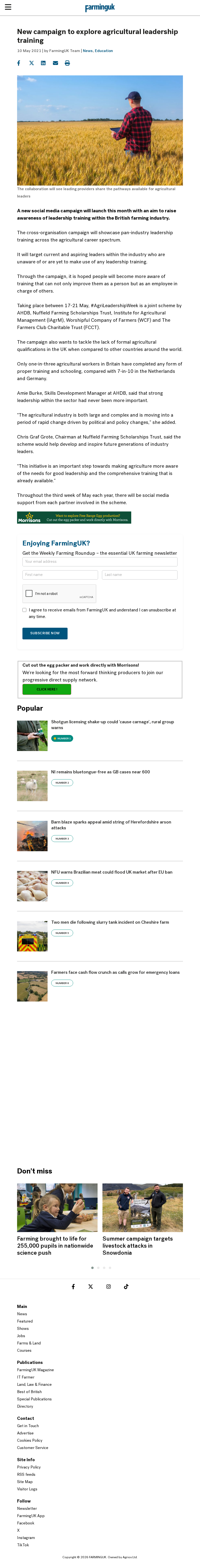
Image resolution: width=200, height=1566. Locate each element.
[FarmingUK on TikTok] (126, 1287)
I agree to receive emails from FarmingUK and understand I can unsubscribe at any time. (102, 613)
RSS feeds (26, 1475)
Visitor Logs (27, 1489)
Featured (25, 1322)
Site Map (25, 1482)
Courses (24, 1351)
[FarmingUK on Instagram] (108, 1287)
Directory (25, 1407)
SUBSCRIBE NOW (45, 633)
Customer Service (32, 1448)
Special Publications (34, 1399)
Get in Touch (28, 1426)
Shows (23, 1329)
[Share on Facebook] (22, 63)
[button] (91, 1267)
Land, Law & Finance (34, 1385)
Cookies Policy (29, 1441)
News (88, 51)
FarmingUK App (31, 1516)
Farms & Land (29, 1343)
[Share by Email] (58, 63)
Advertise (25, 1433)
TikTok (23, 1545)
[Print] (70, 63)
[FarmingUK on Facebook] (73, 1287)
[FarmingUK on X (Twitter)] (90, 1287)
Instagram (26, 1538)
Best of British (29, 1392)
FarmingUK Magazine (35, 1370)
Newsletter (27, 1509)
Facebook (25, 1523)
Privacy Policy (29, 1467)
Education (104, 51)
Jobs (21, 1336)
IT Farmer (25, 1377)
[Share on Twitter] (34, 63)
